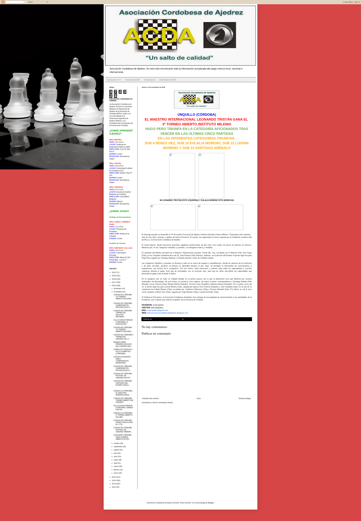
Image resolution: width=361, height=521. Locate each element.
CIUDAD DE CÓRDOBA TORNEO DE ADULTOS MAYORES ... (123, 314)
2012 (114, 487)
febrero (117, 470)
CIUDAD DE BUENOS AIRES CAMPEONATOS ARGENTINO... (122, 360)
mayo (116, 460)
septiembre (118, 447)
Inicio (199, 398)
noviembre (118, 292)
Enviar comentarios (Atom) (163, 403)
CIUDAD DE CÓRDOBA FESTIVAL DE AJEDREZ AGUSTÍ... (123, 376)
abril (116, 463)
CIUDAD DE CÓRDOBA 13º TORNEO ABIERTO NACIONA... (123, 297)
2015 (114, 477)
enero (116, 473)
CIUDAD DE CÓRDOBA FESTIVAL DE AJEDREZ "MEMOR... (123, 430)
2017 (114, 282)
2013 (114, 484)
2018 (114, 279)
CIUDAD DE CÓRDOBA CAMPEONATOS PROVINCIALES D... (123, 305)
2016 (114, 286)
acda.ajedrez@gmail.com (157, 310)
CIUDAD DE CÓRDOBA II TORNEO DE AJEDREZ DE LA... (123, 337)
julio (115, 453)
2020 (114, 272)
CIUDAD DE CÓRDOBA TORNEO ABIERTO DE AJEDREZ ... (123, 400)
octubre (117, 443)
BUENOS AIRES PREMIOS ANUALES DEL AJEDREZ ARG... (123, 344)
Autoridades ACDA (167, 80)
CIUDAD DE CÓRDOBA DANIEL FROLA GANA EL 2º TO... (123, 422)
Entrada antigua (245, 398)
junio (116, 456)
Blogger (211, 503)
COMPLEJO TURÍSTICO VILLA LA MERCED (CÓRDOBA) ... (123, 352)
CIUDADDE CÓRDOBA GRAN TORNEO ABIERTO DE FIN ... (122, 437)
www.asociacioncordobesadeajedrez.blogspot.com (167, 313)
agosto (116, 450)
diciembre (118, 289)
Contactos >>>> (114, 80)
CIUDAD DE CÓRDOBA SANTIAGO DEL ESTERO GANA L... (123, 383)
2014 (114, 480)
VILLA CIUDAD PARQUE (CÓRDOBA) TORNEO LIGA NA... (123, 408)
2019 (114, 276)
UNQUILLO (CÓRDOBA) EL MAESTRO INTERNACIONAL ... (123, 393)
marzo (116, 466)
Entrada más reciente (150, 398)
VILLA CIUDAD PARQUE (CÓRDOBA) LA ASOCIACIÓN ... (123, 322)
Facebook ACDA (132, 80)
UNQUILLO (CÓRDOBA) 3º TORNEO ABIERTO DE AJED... (123, 415)
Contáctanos (149, 80)
